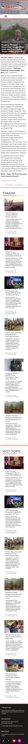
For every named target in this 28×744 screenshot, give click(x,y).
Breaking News (6, 42)
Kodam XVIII (15, 439)
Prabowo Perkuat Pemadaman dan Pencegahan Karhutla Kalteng (13, 676)
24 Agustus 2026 (11, 231)
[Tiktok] (3, 741)
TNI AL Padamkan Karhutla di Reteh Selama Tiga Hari (12, 215)
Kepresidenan (11, 697)
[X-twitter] (8, 741)
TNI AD (9, 439)
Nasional (14, 233)
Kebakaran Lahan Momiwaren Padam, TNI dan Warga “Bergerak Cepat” (14, 418)
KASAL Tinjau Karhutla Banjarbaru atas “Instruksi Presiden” (13, 334)
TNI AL (9, 233)
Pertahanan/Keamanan (18, 42)
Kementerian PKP (12, 312)
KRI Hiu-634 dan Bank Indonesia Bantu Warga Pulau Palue (13, 636)
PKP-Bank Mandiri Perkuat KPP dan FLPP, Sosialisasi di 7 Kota (13, 293)
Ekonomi (8, 313)
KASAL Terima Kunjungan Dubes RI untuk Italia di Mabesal (13, 254)
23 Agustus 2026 (11, 653)
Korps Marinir (15, 396)
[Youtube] (14, 741)
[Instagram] (19, 741)
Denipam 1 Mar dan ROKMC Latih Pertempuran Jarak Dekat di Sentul (12, 376)
